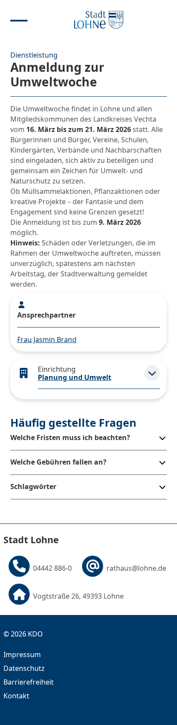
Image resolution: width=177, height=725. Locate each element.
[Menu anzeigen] (18, 19)
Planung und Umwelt (74, 377)
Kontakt (16, 696)
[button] (152, 373)
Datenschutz (24, 668)
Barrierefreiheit (28, 682)
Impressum (22, 654)
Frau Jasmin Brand (46, 339)
